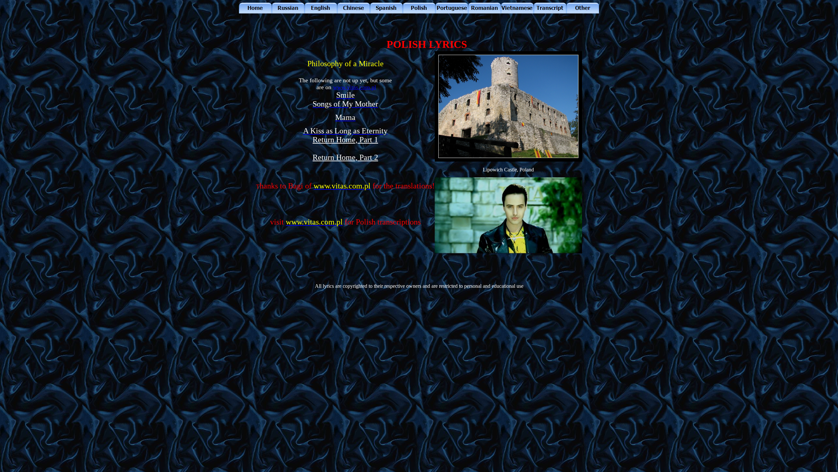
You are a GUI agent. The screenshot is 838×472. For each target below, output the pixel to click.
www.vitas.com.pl (354, 87)
